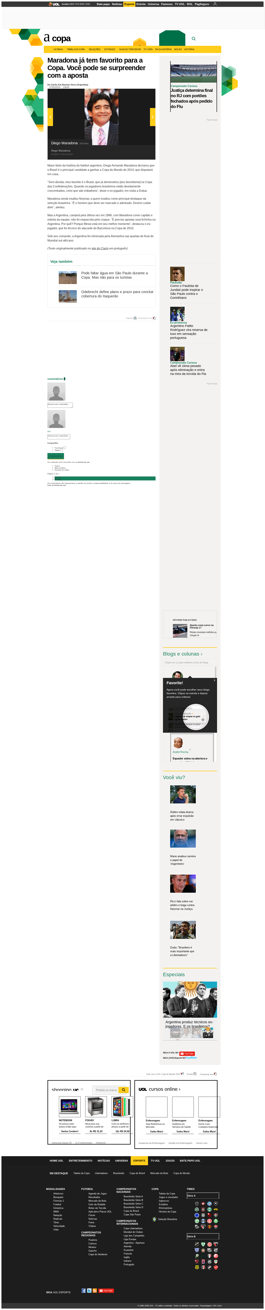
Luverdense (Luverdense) (197, 1256)
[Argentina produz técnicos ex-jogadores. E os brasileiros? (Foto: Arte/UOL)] (208, 1037)
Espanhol (128, 1250)
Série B (191, 1236)
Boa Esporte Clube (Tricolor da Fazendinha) (203, 1250)
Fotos (91, 1222)
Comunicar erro (145, 318)
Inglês (127, 1257)
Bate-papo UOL (190, 1160)
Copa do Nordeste (98, 1254)
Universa (153, 4)
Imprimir (129, 318)
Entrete (141, 4)
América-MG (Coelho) (203, 1244)
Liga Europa (130, 1239)
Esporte (129, 4)
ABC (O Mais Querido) (197, 1244)
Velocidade (59, 1226)
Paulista (93, 1240)
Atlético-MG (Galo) (197, 1203)
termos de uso (84, 462)
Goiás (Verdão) (197, 1221)
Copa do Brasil (137, 1173)
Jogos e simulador (168, 1197)
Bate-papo (103, 4)
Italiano (127, 1261)
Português (129, 1264)
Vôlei (56, 1229)
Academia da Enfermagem (152, 1143)
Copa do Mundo (181, 1173)
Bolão (178, 49)
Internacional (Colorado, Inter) (209, 1221)
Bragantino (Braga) (209, 1250)
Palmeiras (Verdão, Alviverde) (216, 1221)
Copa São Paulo (132, 1214)
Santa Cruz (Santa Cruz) (203, 1267)
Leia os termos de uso (56, 485)
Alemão (128, 1246)
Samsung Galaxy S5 (62, 1143)
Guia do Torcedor (130, 49)
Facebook (59, 448)
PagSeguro (202, 4)
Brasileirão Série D (133, 1207)
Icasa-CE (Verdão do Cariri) (203, 1256)
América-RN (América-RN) (209, 1244)
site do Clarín (100, 248)
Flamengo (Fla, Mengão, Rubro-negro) (209, 1215)
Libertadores (101, 1173)
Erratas (190, 1074)
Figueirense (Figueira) (203, 1215)
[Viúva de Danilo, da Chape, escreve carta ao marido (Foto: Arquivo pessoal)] (197, 1037)
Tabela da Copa (76, 49)
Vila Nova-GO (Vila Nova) (216, 1267)
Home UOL (56, 1160)
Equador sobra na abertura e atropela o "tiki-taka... (190, 760)
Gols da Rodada (97, 1204)
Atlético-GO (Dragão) (216, 1244)
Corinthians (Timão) (203, 1209)
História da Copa (167, 1211)
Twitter (57, 450)
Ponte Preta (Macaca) (209, 1262)
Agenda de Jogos (98, 1193)
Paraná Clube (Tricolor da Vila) (203, 1262)
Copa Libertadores (133, 1228)
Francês (128, 1253)
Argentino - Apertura (134, 1242)
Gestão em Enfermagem (180, 1143)
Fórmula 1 (58, 1200)
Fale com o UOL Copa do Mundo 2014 (163, 1074)
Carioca (92, 1243)
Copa (61, 38)
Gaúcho (93, 1250)
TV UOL (180, 4)
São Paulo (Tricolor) (203, 1227)
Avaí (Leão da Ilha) (197, 1250)
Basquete (58, 1197)
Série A (191, 1195)
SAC (88, 4)
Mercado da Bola (159, 1173)
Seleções (94, 49)
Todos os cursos (205, 1088)
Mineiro (92, 1247)
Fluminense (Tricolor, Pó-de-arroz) (216, 1215)
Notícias (117, 4)
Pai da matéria (163, 49)
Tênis (56, 1222)
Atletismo (58, 1193)
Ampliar (144, 93)
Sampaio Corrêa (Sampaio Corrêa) (197, 1267)
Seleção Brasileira (167, 1219)
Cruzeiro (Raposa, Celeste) (197, 1215)
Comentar (55, 456)
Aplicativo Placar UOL (100, 1211)
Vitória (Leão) (216, 1227)
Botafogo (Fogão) (216, 1203)
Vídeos (92, 1226)
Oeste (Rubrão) (197, 1262)
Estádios (109, 49)
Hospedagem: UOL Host (211, 1306)
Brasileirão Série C (133, 1203)
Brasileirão (118, 1173)
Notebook (100, 1143)
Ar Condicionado (84, 1143)
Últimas (58, 49)
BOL (190, 4)
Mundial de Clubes (133, 1232)
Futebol (57, 1204)
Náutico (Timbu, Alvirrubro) (216, 1256)
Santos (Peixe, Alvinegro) (197, 1227)
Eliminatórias (165, 1208)
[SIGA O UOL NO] (187, 1055)
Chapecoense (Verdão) (197, 1209)
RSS (95, 1290)
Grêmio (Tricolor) (203, 1221)
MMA (56, 1211)
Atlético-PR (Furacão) (203, 1203)
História (189, 49)
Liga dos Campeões (134, 1235)
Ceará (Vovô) (216, 1250)
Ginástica (58, 1208)
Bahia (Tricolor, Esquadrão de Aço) (209, 1203)
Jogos (170, 1160)
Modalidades (55, 1189)
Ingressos (164, 1200)
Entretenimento (80, 1160)
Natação (57, 1215)
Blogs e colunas (181, 654)
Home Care (201, 1143)
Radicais (57, 1218)
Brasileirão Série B (133, 1200)
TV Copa (148, 49)
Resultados (94, 1197)
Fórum (92, 1215)
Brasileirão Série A (133, 1196)
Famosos (167, 4)
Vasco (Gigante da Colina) (209, 1267)
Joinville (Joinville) (209, 1256)
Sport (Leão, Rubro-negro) (209, 1227)
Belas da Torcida (97, 1208)
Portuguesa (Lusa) (216, 1262)
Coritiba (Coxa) (209, 1209)
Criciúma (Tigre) (216, 1209)
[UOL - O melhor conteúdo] (53, 5)
